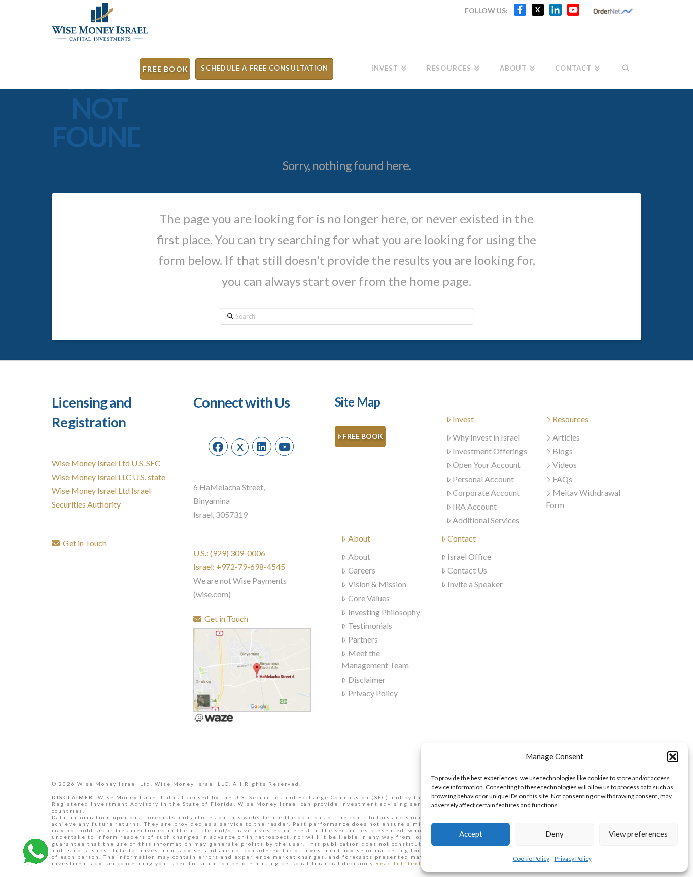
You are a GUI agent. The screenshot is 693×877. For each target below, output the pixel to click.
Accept (470, 833)
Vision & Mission (377, 584)
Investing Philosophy (384, 612)
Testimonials (370, 625)
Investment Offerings (490, 451)
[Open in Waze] (213, 717)
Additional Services (486, 520)
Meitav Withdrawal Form (583, 499)
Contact (461, 538)
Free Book (363, 436)
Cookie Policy (531, 858)
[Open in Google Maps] (252, 668)
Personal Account (483, 479)
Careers (361, 570)
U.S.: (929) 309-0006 (229, 553)
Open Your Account (487, 464)
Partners (363, 639)
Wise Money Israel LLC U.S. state (108, 477)
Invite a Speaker (475, 584)
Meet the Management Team (375, 659)
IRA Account (475, 506)
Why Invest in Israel (486, 437)
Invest (463, 419)
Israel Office (469, 556)
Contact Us (467, 570)
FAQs (562, 479)
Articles (566, 437)
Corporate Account (486, 492)
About (359, 538)
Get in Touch (83, 543)
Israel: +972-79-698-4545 (239, 566)
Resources (570, 419)
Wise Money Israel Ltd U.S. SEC (106, 463)
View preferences (638, 833)
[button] (673, 757)
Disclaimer (367, 679)
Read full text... (401, 863)
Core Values (369, 598)
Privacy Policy (573, 858)
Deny (554, 833)
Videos (564, 464)
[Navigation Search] (625, 65)
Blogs (562, 451)
